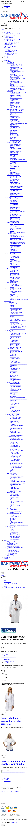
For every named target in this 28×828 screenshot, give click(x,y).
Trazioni (12, 84)
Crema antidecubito (15, 246)
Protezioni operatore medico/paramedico (15, 191)
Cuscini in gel (13, 250)
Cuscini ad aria (13, 235)
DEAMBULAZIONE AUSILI (11, 42)
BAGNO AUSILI (8, 40)
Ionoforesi (12, 155)
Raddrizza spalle (14, 79)
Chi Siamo (6, 778)
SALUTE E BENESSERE (10, 53)
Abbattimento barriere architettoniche (15, 100)
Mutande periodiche (15, 218)
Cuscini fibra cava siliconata (17, 236)
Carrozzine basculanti (15, 93)
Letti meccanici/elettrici (15, 121)
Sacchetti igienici (14, 134)
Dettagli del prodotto (9, 661)
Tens (11, 165)
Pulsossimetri (13, 163)
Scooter (12, 105)
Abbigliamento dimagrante (16, 215)
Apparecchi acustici (15, 170)
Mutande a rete (13, 264)
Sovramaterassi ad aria (15, 252)
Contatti (6, 7)
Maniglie (12, 280)
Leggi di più (14, 822)
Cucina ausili (13, 137)
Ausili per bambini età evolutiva (18, 92)
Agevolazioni (7, 6)
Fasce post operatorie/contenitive (18, 86)
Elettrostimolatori (14, 152)
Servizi (5, 540)
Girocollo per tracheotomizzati (17, 89)
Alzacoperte (13, 113)
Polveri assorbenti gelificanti (17, 261)
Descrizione (7, 659)
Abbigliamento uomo (15, 179)
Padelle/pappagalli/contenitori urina (18, 123)
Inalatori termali (14, 154)
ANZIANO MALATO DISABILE (12, 39)
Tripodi (12, 295)
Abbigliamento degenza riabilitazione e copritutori (16, 111)
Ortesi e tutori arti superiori (16, 75)
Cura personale (13, 200)
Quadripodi (13, 292)
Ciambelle (12, 249)
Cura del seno (13, 225)
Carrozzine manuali (15, 102)
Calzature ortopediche (15, 88)
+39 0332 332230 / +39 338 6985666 (10, 791)
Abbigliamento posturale (16, 64)
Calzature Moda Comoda (16, 65)
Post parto (12, 229)
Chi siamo (6, 60)
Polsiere (12, 287)
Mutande (12, 263)
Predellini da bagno (14, 273)
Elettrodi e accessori (15, 173)
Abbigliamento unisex (15, 177)
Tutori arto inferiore (11, 554)
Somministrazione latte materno (17, 232)
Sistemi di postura (14, 103)
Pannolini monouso (14, 256)
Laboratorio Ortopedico (12, 543)
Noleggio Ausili (11, 542)
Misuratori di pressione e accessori (18, 161)
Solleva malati (13, 130)
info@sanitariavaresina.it (7, 794)
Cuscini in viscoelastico (15, 238)
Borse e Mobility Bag (15, 106)
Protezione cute (14, 267)
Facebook (6, 8)
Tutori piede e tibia (14, 77)
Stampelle (12, 294)
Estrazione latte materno (16, 226)
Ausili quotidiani (14, 120)
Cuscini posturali (14, 204)
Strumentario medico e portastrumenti (15, 193)
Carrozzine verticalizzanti (16, 96)
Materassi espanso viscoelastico (17, 242)
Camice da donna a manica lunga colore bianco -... (11, 721)
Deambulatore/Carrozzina (16, 296)
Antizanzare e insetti (15, 219)
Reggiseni (12, 85)
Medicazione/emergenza (16, 189)
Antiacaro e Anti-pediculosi (16, 198)
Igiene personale (14, 119)
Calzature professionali (15, 183)
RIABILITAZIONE (9, 52)
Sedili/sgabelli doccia (15, 274)
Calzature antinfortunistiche (16, 196)
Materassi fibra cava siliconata (17, 243)
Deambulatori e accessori (16, 291)
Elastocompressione (15, 205)
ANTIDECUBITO (8, 38)
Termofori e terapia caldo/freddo (18, 211)
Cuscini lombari (14, 203)
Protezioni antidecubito (15, 245)
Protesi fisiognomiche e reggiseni (18, 78)
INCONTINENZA (8, 45)
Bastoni (12, 289)
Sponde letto (13, 131)
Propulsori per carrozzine (16, 98)
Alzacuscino (13, 114)
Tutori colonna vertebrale (16, 82)
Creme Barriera (14, 260)
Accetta (3, 825)
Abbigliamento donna (15, 176)
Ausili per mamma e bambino (17, 224)
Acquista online (7, 61)
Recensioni (6, 662)
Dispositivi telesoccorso (16, 151)
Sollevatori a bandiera (15, 107)
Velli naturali (13, 247)
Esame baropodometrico (13, 546)
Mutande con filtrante (15, 266)
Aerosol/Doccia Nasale (15, 144)
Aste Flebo (12, 138)
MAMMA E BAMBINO (10, 46)
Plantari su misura (11, 544)
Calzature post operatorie (16, 68)
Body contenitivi (14, 212)
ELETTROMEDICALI (10, 43)
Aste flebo (12, 376)
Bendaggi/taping (14, 182)
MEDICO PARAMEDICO (10, 50)
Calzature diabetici (14, 67)
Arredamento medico (15, 180)
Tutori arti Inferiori (14, 81)
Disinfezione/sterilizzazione (16, 186)
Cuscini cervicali (14, 201)
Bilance (12, 147)
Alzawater (12, 271)
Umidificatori (13, 169)
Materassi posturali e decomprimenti (15, 207)
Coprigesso (12, 74)
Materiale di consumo (15, 187)
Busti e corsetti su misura (13, 549)
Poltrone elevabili (14, 126)
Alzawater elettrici (14, 281)
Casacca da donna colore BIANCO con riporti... (14, 762)
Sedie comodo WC (14, 135)
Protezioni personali (15, 127)
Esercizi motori (13, 284)
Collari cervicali (14, 70)
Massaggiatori (13, 172)
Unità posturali (10, 556)
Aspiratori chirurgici (15, 145)
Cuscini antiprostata (15, 141)
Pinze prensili (13, 124)
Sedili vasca (13, 275)
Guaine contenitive (14, 214)
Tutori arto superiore (12, 553)
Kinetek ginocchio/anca (16, 285)
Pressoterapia (13, 162)
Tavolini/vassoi (13, 133)
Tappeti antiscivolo (14, 278)
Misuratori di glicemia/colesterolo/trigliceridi (17, 158)
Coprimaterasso (14, 254)
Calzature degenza (14, 116)
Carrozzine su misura (12, 550)
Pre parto (12, 231)
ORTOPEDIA (7, 49)
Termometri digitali (14, 166)
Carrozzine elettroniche (15, 95)
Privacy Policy (7, 781)
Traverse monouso (14, 257)
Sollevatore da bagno (15, 277)
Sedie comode (13, 128)
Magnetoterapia (14, 156)
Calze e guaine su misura (13, 551)
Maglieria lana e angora (15, 140)
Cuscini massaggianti (15, 217)
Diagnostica (13, 184)
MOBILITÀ (7, 47)
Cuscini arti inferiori (15, 210)
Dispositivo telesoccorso (16, 389)
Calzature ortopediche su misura (15, 547)
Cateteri (12, 259)
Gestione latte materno (15, 228)
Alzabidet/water (14, 270)
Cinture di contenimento (16, 117)
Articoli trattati (7, 301)
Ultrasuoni (12, 168)
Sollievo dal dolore (14, 221)
